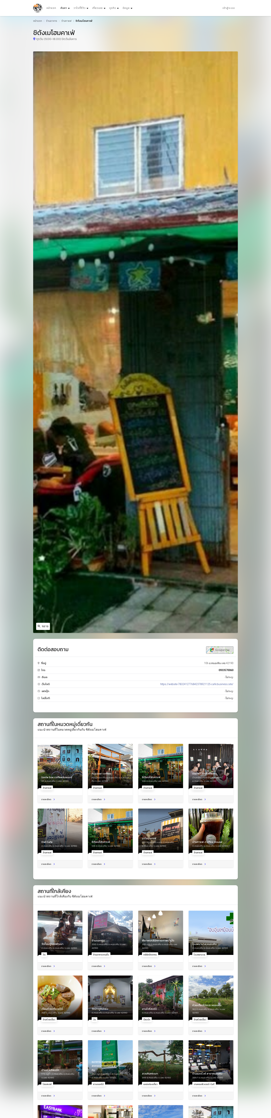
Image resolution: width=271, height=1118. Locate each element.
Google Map (222, 650)
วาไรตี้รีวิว (80, 8)
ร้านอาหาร (51, 21)
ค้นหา (65, 8)
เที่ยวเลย (97, 8)
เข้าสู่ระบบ (229, 8)
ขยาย (45, 626)
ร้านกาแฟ (66, 21)
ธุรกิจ (112, 8)
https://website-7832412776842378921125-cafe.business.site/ (196, 684)
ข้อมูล (126, 8)
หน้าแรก (51, 8)
